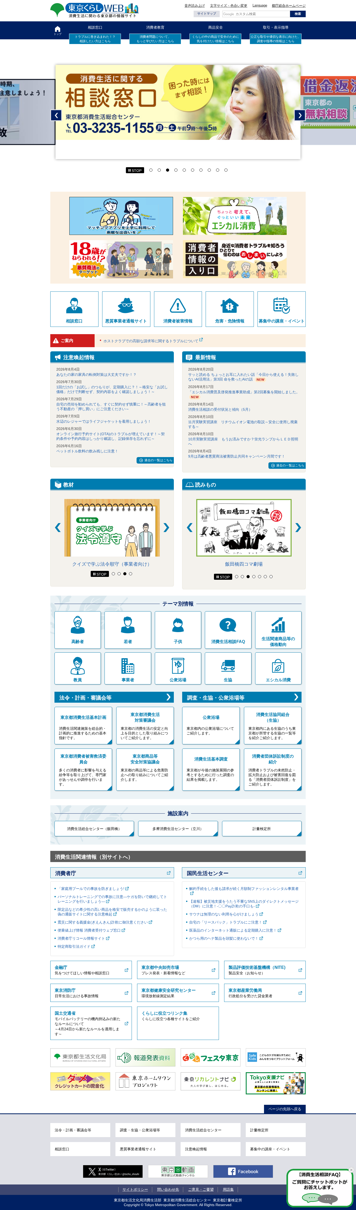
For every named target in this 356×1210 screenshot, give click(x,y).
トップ (58, 34)
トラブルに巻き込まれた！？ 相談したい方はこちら (95, 39)
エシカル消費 (278, 680)
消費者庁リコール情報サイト (81, 938)
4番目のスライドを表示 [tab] (175, 170)
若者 (128, 641)
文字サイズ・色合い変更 (228, 6)
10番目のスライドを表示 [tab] (226, 170)
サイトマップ (206, 13)
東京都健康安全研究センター (169, 990)
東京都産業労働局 (245, 990)
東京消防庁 (65, 990)
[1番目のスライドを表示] (113, 573)
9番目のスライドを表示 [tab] (217, 170)
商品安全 (215, 27)
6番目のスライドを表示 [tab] (192, 170)
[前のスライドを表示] (58, 527)
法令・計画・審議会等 (85, 698)
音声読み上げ (195, 6)
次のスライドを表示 (300, 115)
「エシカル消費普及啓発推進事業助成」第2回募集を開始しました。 (244, 392)
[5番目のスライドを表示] (259, 576)
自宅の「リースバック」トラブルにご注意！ (225, 922)
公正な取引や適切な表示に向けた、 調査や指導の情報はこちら (276, 39)
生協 (228, 680)
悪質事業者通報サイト (126, 321)
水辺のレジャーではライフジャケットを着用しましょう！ (103, 421)
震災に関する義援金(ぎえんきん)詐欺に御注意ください (103, 922)
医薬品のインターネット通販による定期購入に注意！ (233, 930)
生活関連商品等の (278, 642)
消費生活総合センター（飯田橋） (94, 829)
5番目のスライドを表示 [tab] (184, 170)
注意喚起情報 (196, 1149)
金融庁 (61, 967)
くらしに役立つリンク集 (164, 1013)
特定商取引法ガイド (74, 946)
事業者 (128, 680)
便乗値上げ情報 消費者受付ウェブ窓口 (89, 930)
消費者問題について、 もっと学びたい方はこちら (155, 39)
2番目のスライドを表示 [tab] (159, 170)
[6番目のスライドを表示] (265, 576)
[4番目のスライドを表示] (130, 573)
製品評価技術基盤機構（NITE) (257, 967)
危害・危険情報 (229, 321)
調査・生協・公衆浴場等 (215, 698)
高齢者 (77, 641)
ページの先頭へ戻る (284, 1109)
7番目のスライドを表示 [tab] (200, 170)
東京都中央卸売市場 (160, 967)
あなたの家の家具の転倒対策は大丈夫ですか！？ (96, 374)
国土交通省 (65, 1013)
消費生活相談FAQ (228, 641)
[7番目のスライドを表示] (271, 576)
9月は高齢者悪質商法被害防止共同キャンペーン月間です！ (236, 456)
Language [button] (260, 5)
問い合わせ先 (168, 1189)
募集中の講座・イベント (282, 321)
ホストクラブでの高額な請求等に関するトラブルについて (150, 341)
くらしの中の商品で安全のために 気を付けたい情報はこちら (215, 39)
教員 (77, 680)
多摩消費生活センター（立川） (178, 829)
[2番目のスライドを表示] (119, 573)
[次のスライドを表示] (166, 527)
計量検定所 (262, 829)
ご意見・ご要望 (201, 1189)
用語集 (228, 1189)
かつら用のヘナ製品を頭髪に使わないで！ (224, 938)
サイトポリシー (135, 1189)
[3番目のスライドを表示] (124, 573)
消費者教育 (155, 27)
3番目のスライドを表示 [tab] (167, 170)
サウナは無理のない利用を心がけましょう (224, 914)
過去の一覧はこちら (158, 460)
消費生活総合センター (203, 1130)
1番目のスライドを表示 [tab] (150, 170)
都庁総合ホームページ (289, 6)
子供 (178, 641)
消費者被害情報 (178, 321)
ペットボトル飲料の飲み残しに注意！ (87, 451)
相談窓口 (95, 27)
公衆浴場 (178, 680)
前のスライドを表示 (56, 115)
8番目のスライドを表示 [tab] (209, 170)
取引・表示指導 (276, 27)
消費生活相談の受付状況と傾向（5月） (220, 409)
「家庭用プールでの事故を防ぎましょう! (91, 889)
